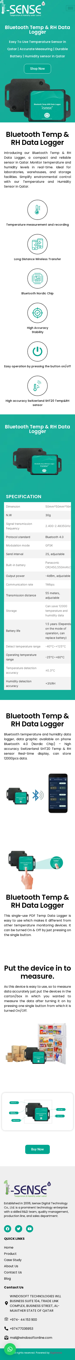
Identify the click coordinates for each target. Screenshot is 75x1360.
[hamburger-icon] (70, 8)
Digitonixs (56, 1352)
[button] (10, 1349)
